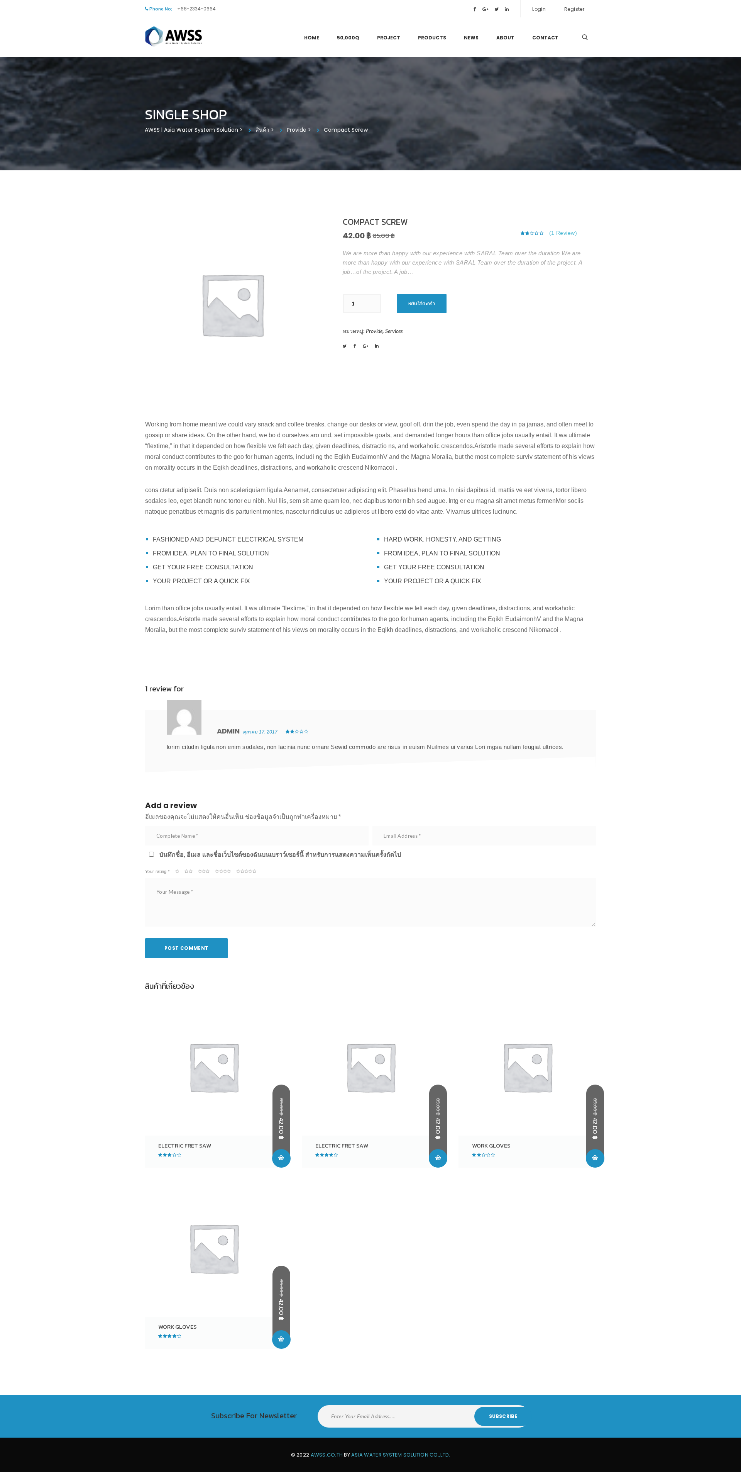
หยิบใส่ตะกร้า (421, 303)
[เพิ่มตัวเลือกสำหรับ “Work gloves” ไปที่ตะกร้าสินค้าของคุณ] (595, 1158)
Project (388, 37)
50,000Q (348, 37)
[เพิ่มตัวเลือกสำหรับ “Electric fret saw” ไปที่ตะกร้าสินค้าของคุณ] (281, 1158)
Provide (374, 331)
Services (394, 331)
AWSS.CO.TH (327, 1454)
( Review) (563, 233)
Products (432, 37)
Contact (545, 37)
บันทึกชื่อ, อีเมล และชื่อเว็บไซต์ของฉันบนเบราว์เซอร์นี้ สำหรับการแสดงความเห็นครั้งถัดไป (280, 854)
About (505, 37)
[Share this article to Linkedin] (377, 346)
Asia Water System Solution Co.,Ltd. (400, 1454)
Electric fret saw (184, 1145)
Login (539, 9)
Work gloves (491, 1145)
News (471, 37)
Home (311, 37)
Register (574, 9)
